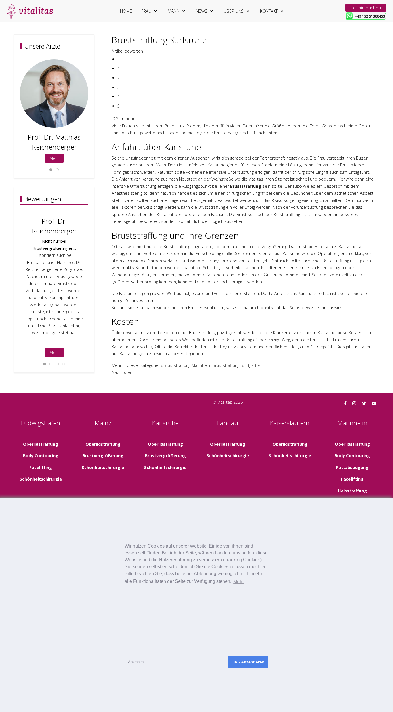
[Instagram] (354, 403)
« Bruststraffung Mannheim (186, 365)
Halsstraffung (352, 490)
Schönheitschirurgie (41, 479)
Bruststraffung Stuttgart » (236, 365)
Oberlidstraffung (40, 444)
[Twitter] (364, 403)
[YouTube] (374, 403)
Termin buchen (365, 8)
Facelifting (40, 467)
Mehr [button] (238, 581)
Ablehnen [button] (136, 662)
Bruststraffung (245, 186)
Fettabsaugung (352, 467)
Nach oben (122, 372)
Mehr (54, 158)
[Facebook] (345, 403)
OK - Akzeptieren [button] (248, 662)
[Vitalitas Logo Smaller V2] (29, 11)
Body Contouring (40, 455)
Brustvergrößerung (103, 455)
